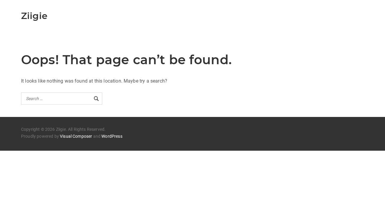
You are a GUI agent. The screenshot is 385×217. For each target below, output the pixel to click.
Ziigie (34, 15)
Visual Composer (76, 136)
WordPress (111, 136)
